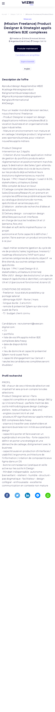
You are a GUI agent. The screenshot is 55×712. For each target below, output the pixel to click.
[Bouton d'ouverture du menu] (3, 3)
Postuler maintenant (27, 48)
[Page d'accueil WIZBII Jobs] (27, 3)
